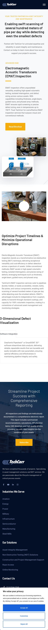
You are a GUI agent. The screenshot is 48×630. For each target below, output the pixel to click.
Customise (24, 616)
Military (5, 514)
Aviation (6, 499)
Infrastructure (8, 519)
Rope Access (8, 565)
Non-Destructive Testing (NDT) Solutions (20, 555)
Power (5, 509)
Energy (5, 504)
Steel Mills (7, 534)
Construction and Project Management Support (23, 560)
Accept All (24, 608)
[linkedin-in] (13, 484)
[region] (24, 609)
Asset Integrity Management (14, 550)
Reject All (24, 624)
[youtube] (8, 484)
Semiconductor (9, 524)
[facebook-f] (3, 484)
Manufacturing (8, 529)
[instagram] (17, 484)
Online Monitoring (10, 570)
